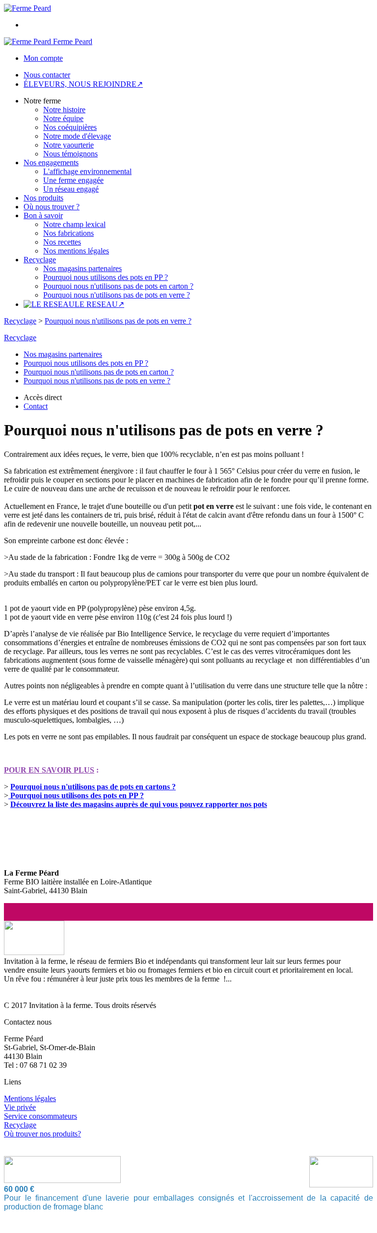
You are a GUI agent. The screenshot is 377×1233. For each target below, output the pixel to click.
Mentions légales (30, 1098)
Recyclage (40, 259)
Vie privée (20, 1107)
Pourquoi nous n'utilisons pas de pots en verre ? (116, 295)
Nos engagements (51, 162)
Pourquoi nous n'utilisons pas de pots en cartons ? (93, 786)
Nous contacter (47, 75)
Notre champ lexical (74, 224)
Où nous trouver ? (52, 206)
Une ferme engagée (73, 180)
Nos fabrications (68, 233)
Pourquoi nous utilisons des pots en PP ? (105, 277)
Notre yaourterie (68, 145)
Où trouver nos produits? (42, 1134)
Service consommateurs (40, 1116)
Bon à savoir (43, 215)
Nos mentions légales (76, 251)
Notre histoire (64, 109)
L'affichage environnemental (87, 171)
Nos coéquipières (70, 127)
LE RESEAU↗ (99, 304)
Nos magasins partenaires (82, 268)
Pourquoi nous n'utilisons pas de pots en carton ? (118, 286)
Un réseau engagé (71, 189)
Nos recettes (62, 242)
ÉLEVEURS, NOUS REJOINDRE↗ (83, 84)
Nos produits (43, 198)
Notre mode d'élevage (77, 136)
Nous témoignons (70, 154)
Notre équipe (63, 118)
